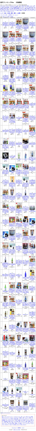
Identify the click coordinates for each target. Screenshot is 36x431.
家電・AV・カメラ (20, 7)
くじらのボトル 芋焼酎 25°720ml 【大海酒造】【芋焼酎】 (19, 118)
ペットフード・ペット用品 (14, 10)
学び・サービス (23, 424)
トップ (1, 13)
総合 (5, 13)
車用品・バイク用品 (23, 10)
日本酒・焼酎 (6, 7)
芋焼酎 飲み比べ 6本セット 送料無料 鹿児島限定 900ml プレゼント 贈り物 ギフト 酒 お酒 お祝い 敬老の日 (12, 107)
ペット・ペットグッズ (26, 423)
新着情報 (19, 427)
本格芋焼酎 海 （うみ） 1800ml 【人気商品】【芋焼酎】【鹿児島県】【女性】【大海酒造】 (32, 159)
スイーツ (22, 6)
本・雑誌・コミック (10, 11)
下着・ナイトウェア (5, 417)
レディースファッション (4, 5)
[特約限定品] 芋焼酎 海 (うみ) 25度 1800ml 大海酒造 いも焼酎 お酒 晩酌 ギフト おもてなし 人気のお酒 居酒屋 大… (5, 172)
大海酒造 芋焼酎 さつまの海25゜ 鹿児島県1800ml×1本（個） (12, 353)
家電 (16, 420)
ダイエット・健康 (23, 8)
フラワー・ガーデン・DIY (22, 9)
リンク (23, 427)
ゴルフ (5, 11)
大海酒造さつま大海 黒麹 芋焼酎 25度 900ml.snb (19, 275)
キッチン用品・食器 (17, 421)
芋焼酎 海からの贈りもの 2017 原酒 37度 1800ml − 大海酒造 (25, 369)
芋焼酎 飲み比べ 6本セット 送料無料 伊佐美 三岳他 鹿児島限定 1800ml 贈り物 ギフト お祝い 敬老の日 (19, 27)
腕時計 (17, 6)
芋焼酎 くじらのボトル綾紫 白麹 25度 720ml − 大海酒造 (12, 395)
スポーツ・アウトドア (13, 9)
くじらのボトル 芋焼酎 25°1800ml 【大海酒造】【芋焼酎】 (12, 157)
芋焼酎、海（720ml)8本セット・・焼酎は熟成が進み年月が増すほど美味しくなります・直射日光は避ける (12, 131)
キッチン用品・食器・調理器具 (14, 8)
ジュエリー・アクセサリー (10, 6)
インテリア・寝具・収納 (29, 7)
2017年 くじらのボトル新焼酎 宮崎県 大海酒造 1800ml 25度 (5, 405)
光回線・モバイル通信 (21, 420)
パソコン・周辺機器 (13, 7)
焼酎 (15, 13)
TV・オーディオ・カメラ (10, 420)
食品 (19, 6)
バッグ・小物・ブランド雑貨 (24, 5)
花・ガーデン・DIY (26, 422)
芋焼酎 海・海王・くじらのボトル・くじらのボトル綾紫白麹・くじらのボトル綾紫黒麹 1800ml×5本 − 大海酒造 (12, 121)
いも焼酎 (18, 13)
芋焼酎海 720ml (19, 314)
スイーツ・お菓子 (28, 417)
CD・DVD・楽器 (31, 9)
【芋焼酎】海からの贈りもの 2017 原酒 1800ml (25, 278)
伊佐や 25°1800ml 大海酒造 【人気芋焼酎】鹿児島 (12, 264)
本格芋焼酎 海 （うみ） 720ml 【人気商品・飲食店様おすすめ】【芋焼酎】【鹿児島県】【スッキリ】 (25, 304)
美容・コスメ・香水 (5, 9)
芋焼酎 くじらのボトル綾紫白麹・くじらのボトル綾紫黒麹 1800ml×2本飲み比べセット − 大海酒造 (12, 408)
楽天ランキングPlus (17, 429)
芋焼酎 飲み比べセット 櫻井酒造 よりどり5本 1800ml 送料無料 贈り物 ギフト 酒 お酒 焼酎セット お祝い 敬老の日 (12, 304)
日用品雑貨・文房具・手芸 (8, 421)
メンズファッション (13, 5)
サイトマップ (14, 427)
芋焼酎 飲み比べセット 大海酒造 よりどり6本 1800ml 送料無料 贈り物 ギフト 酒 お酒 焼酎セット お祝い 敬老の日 (12, 67)
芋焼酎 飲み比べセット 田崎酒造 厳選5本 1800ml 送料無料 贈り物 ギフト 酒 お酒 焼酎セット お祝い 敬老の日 (25, 238)
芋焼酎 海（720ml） (25, 314)
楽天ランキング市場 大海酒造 (8, 16)
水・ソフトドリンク (28, 6)
